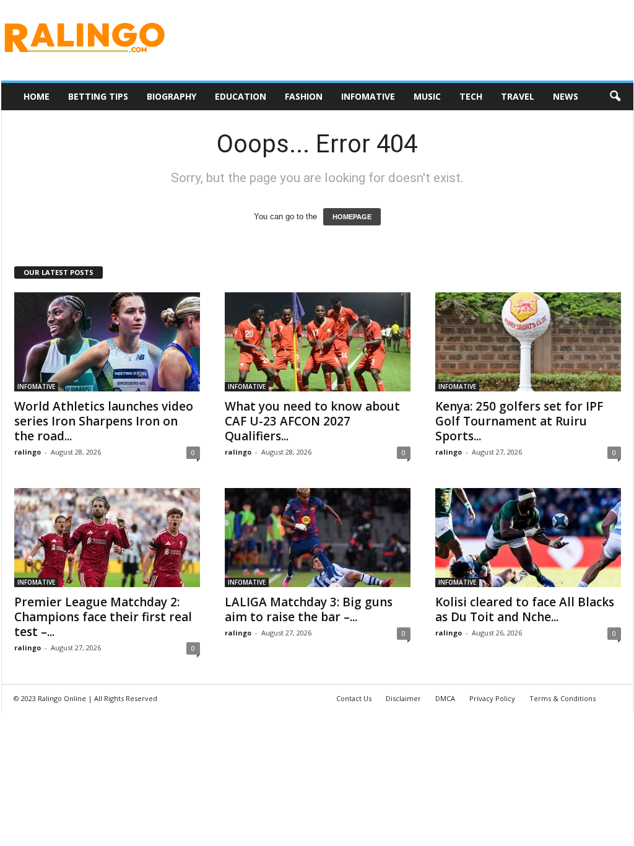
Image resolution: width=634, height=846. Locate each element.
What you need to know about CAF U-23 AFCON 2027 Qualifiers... (312, 421)
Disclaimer (403, 698)
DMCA (445, 698)
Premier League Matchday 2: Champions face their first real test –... (103, 617)
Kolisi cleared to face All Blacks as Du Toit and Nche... (524, 609)
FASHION (304, 96)
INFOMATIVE (368, 96)
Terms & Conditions (562, 698)
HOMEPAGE (351, 216)
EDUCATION (240, 96)
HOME (37, 96)
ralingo (27, 451)
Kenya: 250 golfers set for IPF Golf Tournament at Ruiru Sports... (519, 421)
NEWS (565, 96)
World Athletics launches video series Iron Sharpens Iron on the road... (103, 421)
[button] (614, 96)
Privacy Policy (492, 698)
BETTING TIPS (98, 96)
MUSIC (427, 96)
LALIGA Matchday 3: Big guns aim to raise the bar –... (309, 609)
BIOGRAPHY (171, 96)
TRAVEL (517, 96)
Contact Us (353, 698)
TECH (470, 96)
